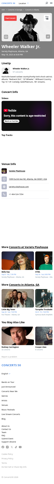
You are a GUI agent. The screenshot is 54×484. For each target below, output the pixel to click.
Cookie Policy (7, 454)
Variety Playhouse (17, 171)
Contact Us (6, 429)
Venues (5, 405)
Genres (5, 396)
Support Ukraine (9, 442)
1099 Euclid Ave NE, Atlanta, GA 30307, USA (28, 179)
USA (3, 10)
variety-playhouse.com (19, 186)
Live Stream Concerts (11, 414)
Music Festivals (8, 409)
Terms (4, 463)
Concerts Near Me (9, 391)
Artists (4, 400)
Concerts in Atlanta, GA (24, 284)
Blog (4, 419)
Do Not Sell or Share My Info (14, 467)
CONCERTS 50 (8, 3)
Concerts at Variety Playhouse (28, 247)
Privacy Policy (7, 458)
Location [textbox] (22, 3)
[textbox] (6, 373)
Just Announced (8, 386)
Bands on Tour (8, 382)
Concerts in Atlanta (32, 10)
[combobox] (24, 3)
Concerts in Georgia (15, 10)
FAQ (3, 435)
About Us (6, 426)
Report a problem (9, 356)
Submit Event (7, 438)
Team (4, 432)
